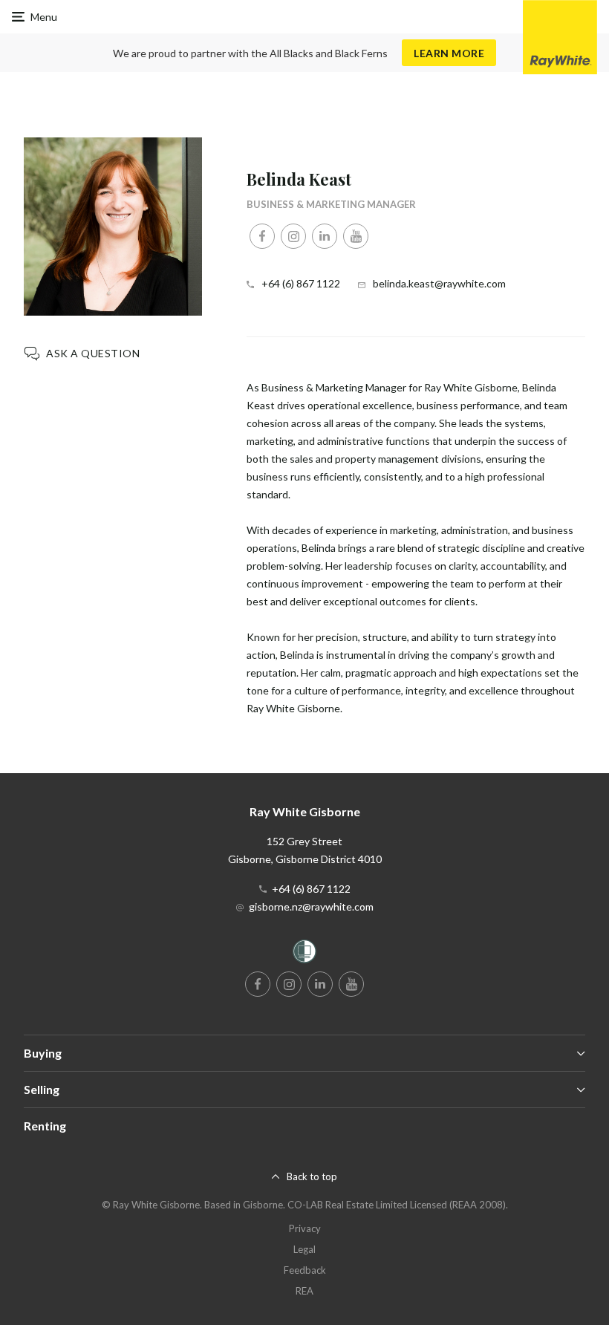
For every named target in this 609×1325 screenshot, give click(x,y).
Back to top (312, 1176)
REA (304, 1291)
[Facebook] (262, 236)
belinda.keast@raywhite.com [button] (439, 283)
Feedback (305, 1270)
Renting (45, 1126)
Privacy (305, 1228)
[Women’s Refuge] (304, 954)
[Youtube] (355, 236)
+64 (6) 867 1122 (300, 283)
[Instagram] (293, 236)
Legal (304, 1249)
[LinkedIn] (324, 236)
